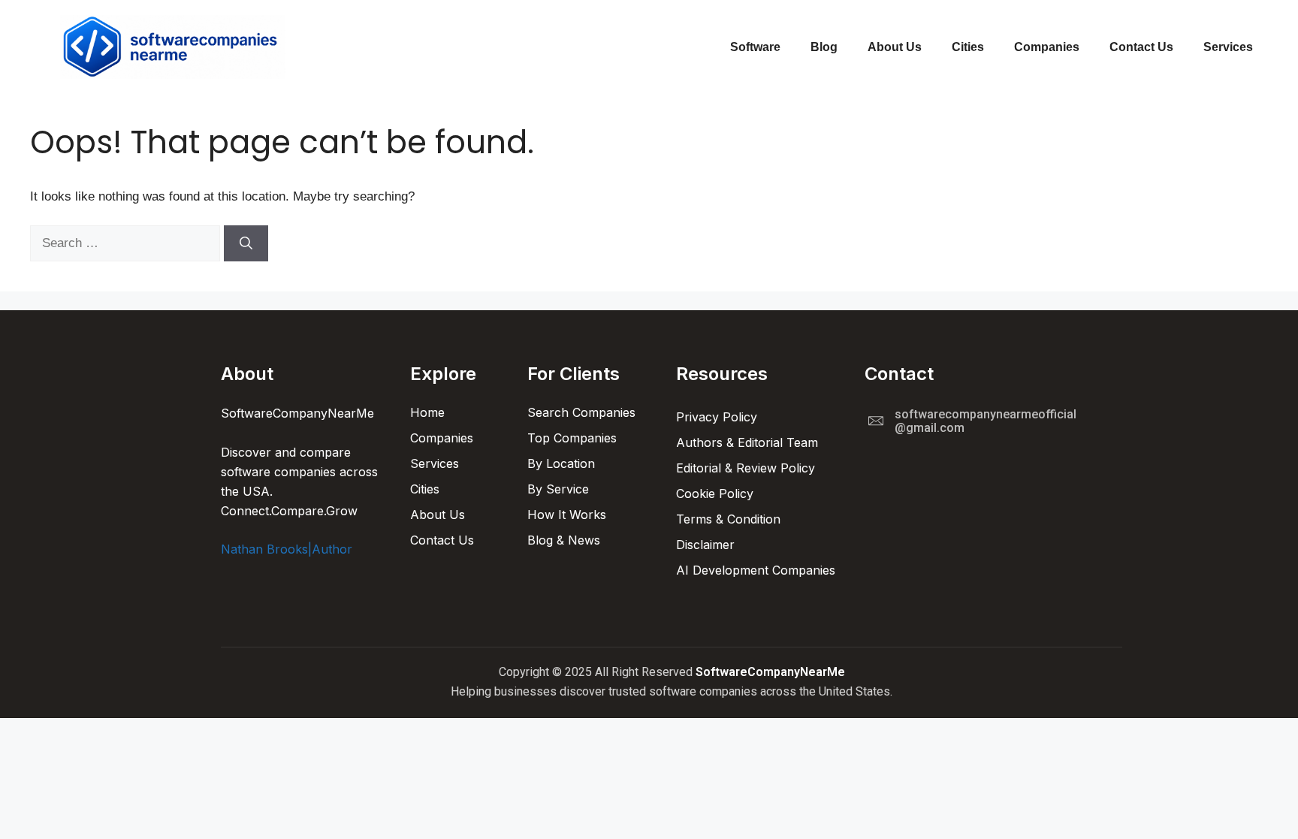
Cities (968, 47)
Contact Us (1141, 47)
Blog (824, 47)
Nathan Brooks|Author (286, 549)
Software (755, 47)
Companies (1046, 47)
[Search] (246, 243)
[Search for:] (127, 243)
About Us (895, 47)
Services (1228, 47)
